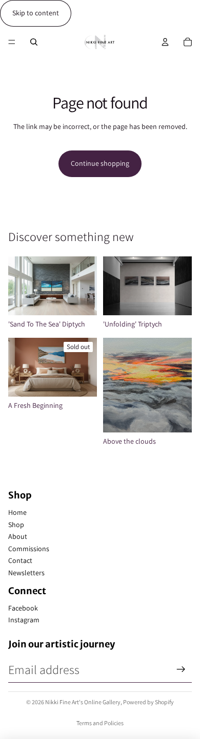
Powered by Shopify (148, 702)
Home (17, 512)
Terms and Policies (100, 723)
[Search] (34, 42)
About (17, 536)
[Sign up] (181, 669)
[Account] (165, 42)
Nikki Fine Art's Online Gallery (83, 702)
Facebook (23, 608)
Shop (16, 524)
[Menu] (12, 42)
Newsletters (26, 572)
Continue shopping (100, 163)
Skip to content (35, 12)
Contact (20, 560)
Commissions (28, 548)
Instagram (23, 619)
